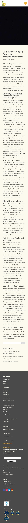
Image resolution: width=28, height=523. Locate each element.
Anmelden (11, 461)
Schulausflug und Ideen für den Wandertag (13, 356)
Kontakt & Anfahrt (7, 402)
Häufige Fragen (6, 414)
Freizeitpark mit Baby (8, 358)
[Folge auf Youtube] (12, 490)
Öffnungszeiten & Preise (8, 400)
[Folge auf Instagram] (7, 490)
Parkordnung (6, 394)
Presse (4, 381)
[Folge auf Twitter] (9, 490)
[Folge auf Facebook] (4, 490)
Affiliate (4, 383)
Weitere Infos (6, 421)
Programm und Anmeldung (9, 429)
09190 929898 (6, 481)
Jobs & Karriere (6, 379)
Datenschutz (5, 390)
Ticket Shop (5, 411)
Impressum (5, 392)
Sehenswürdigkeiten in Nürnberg (10, 361)
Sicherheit (5, 409)
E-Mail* (6, 456)
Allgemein (12, 59)
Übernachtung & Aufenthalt (9, 405)
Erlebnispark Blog (7, 443)
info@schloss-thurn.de (9, 484)
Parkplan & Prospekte (8, 407)
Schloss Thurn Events (7, 436)
